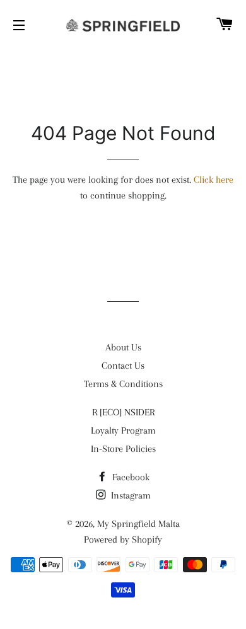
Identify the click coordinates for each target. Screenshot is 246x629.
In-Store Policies (123, 448)
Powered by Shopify (123, 539)
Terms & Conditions (123, 384)
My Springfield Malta (138, 523)
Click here (213, 179)
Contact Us (123, 365)
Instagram (129, 495)
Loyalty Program (123, 430)
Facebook (129, 477)
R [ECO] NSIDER (123, 412)
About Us (123, 347)
